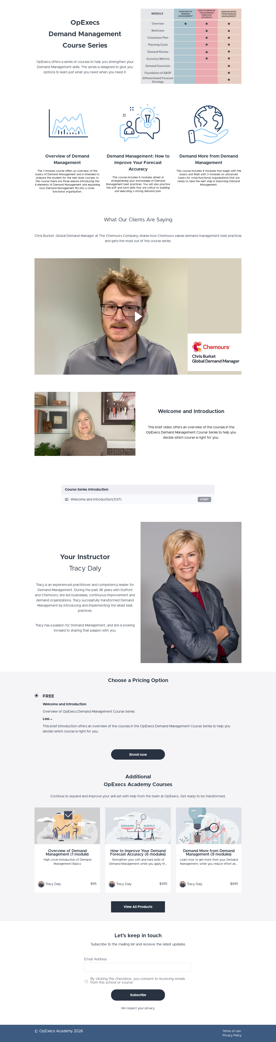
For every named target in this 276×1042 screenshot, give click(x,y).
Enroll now (138, 754)
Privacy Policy (232, 1035)
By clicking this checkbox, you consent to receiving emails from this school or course (137, 980)
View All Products (138, 907)
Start (204, 499)
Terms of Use (232, 1031)
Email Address (95, 959)
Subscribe (138, 995)
